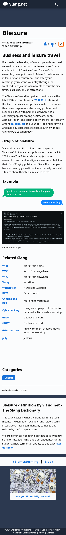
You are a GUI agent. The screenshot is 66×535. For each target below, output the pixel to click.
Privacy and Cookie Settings (24, 532)
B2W (5, 293)
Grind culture (10, 330)
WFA (5, 277)
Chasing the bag (9, 300)
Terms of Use (39, 530)
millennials (18, 123)
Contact (50, 532)
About (41, 532)
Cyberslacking (10, 310)
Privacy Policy (54, 530)
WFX (44, 100)
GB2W (6, 317)
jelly (4, 338)
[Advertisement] (33, 17)
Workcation (9, 287)
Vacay (6, 282)
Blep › (49, 461)
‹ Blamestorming (25, 461)
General (9, 377)
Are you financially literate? (33, 496)
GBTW (6, 323)
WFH (37, 100)
